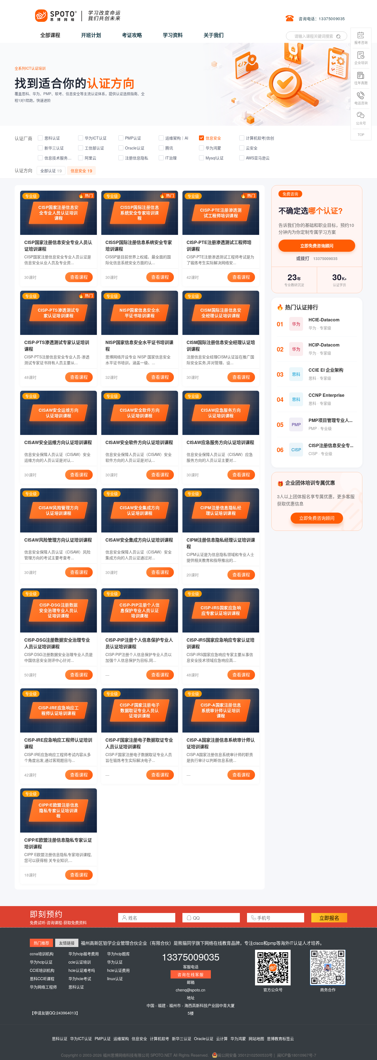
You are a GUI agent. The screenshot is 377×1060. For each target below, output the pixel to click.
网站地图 (256, 1038)
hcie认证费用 (118, 970)
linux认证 (115, 978)
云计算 (222, 1038)
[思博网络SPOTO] (77, 12)
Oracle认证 (203, 1038)
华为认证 (115, 962)
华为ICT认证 (81, 1038)
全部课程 (50, 35)
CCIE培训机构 (42, 970)
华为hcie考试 (79, 978)
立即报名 (329, 917)
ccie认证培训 (79, 962)
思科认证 (76, 987)
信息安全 (139, 1038)
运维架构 (121, 1038)
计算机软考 (159, 1038)
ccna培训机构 (42, 953)
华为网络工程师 (43, 987)
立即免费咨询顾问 (316, 246)
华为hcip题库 (118, 953)
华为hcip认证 (41, 962)
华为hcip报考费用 (83, 953)
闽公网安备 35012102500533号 (245, 1055)
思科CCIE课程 (42, 978)
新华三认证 (181, 1038)
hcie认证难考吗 (81, 970)
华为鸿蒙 (238, 1038)
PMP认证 (103, 1038)
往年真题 (361, 82)
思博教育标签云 (280, 1038)
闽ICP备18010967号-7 (296, 1055)
